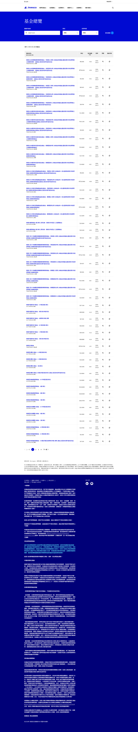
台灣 (27, 1)
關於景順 (87, 8)
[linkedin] (87, 483)
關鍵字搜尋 (27, 29)
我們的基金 (42, 8)
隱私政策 (26, 482)
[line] (91, 483)
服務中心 (70, 8)
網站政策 (51, 480)
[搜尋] (113, 7)
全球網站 (26, 480)
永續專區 (79, 8)
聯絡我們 (109, 1)
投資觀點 (52, 8)
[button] (109, 32)
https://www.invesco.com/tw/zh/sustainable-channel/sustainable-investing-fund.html (49, 704)
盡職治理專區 (35, 480)
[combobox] (71, 33)
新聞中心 (43, 480)
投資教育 (61, 8)
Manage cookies (36, 482)
